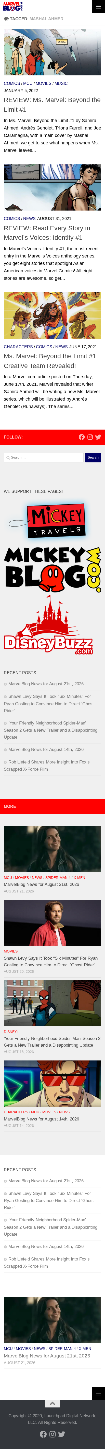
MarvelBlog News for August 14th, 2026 (46, 749)
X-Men (79, 878)
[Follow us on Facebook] (82, 437)
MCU (28, 83)
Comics (12, 83)
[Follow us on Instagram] (90, 437)
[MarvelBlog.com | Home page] (12, 6)
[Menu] (98, 6)
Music (61, 83)
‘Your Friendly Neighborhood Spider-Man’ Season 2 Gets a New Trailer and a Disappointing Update (50, 730)
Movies (43, 83)
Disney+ (11, 1032)
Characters (18, 347)
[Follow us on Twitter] (98, 437)
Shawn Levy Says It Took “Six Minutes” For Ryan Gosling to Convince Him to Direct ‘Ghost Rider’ (49, 703)
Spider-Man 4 (58, 878)
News (29, 218)
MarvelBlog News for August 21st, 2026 (46, 683)
